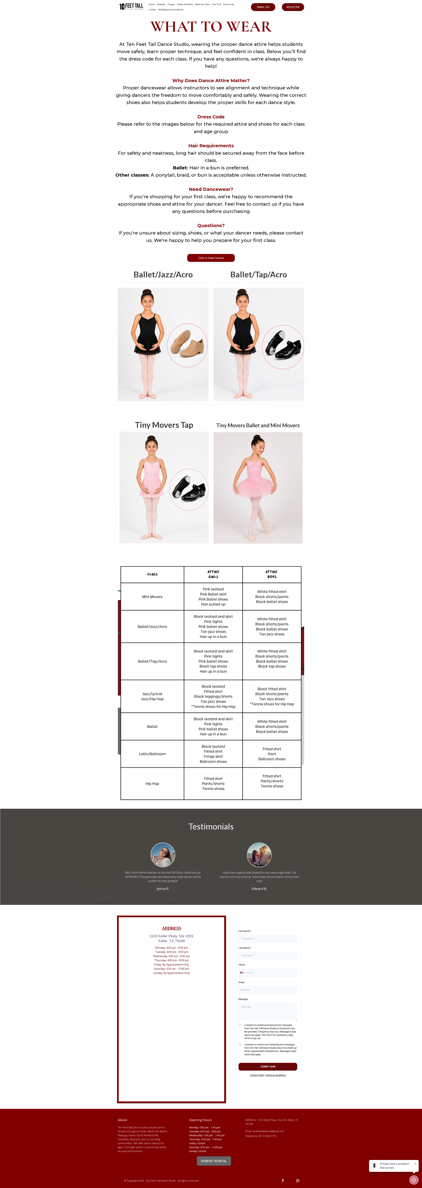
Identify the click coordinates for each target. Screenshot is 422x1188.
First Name (245, 931)
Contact (152, 9)
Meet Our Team (202, 4)
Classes (171, 4)
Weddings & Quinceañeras (170, 9)
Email (241, 982)
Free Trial (216, 4)
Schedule (161, 4)
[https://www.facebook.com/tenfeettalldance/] (283, 1180)
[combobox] (242, 972)
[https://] (297, 1180)
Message (243, 999)
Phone (242, 964)
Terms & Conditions (276, 1075)
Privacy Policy (257, 1075)
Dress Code (228, 4)
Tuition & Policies (185, 4)
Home (152, 4)
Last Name (245, 948)
